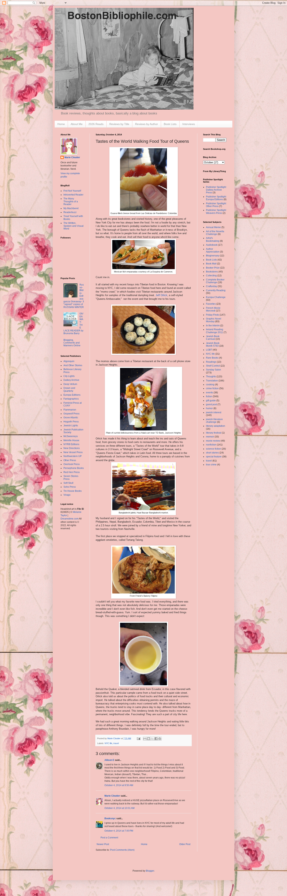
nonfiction (211, 444)
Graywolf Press (71, 413)
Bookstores (212, 271)
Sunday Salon (213, 369)
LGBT (209, 349)
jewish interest (213, 412)
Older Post (184, 844)
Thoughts (211, 376)
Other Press (69, 460)
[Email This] (145, 739)
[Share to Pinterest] (160, 739)
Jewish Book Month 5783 (212, 344)
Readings (211, 362)
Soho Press (69, 486)
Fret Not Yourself (72, 190)
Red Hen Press (71, 472)
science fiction (213, 448)
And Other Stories (72, 365)
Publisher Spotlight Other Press (216, 205)
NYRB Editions (71, 444)
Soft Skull (68, 483)
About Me (77, 124)
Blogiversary (212, 255)
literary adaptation (215, 426)
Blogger (150, 870)
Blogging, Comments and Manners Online (71, 343)
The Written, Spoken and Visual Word (73, 226)
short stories (212, 452)
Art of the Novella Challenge (215, 233)
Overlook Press (71, 464)
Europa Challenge (216, 297)
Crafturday (211, 286)
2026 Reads (95, 124)
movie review (213, 440)
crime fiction (212, 388)
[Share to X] (152, 739)
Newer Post (103, 844)
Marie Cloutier (112, 795)
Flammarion (69, 409)
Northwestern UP (72, 456)
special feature (214, 456)
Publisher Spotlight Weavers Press (216, 211)
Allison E (109, 760)
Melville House (71, 440)
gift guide (211, 400)
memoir (210, 436)
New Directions (71, 448)
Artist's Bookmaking (212, 239)
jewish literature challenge (214, 420)
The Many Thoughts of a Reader (70, 201)
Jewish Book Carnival (212, 337)
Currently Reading (216, 290)
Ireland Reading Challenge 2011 (214, 331)
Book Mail (211, 263)
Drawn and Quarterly (69, 389)
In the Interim (213, 325)
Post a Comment (109, 837)
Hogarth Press (71, 421)
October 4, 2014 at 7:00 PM (118, 830)
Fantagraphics (71, 398)
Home (61, 124)
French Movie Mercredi (213, 309)
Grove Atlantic (70, 417)
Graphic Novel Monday (213, 320)
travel (116, 743)
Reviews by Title (119, 124)
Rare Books (212, 357)
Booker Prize (213, 267)
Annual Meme (213, 227)
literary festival (213, 432)
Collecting (211, 275)
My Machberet (70, 208)
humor (209, 408)
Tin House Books (72, 491)
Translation (212, 380)
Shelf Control (213, 365)
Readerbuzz (70, 212)
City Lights (69, 376)
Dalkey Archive (71, 380)
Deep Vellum (70, 384)
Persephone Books (73, 468)
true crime (211, 464)
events (209, 392)
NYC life (108, 743)
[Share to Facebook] (156, 739)
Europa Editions (71, 395)
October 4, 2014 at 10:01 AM (119, 808)
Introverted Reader (73, 194)
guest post (211, 404)
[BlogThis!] (149, 739)
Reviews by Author (146, 124)
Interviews (188, 124)
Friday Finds (212, 314)
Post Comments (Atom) (122, 850)
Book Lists (170, 124)
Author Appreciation (212, 250)
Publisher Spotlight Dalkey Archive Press (216, 190)
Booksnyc (110, 818)
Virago (66, 495)
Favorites (211, 304)
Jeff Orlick (161, 295)
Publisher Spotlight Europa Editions (216, 198)
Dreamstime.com (69, 518)
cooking (210, 384)
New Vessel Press (73, 452)
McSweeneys (70, 436)
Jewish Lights (70, 425)
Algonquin (68, 361)
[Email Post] (138, 738)
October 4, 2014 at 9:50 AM (118, 785)
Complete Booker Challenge (215, 281)
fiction (209, 396)
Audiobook (211, 245)
